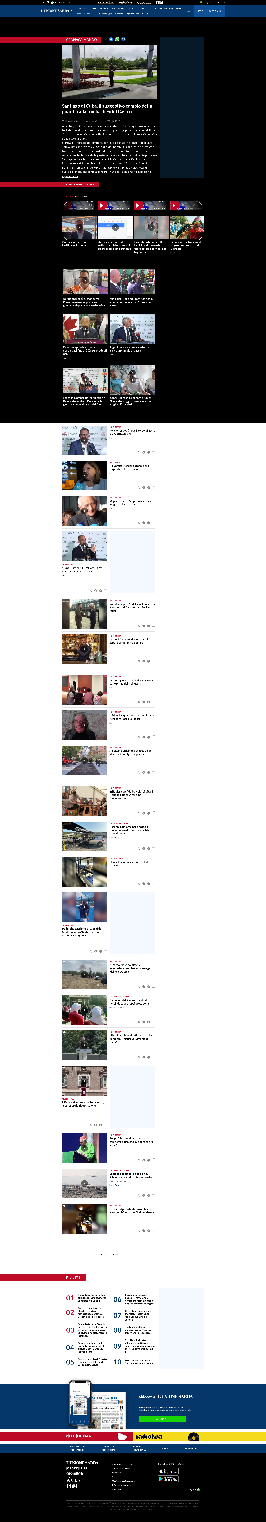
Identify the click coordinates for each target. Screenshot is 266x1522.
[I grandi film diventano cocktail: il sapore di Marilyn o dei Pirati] (84, 649)
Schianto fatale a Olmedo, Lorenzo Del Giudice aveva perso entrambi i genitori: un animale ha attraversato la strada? (92, 1330)
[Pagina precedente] (122, 1254)
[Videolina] (106, 2)
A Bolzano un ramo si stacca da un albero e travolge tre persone (130, 752)
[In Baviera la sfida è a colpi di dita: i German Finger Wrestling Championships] (84, 801)
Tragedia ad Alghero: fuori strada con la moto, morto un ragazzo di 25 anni (92, 1297)
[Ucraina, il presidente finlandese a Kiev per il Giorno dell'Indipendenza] (84, 1219)
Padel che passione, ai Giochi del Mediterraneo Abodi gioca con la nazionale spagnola (82, 932)
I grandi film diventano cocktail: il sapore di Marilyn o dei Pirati (130, 641)
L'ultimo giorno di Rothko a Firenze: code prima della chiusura (131, 681)
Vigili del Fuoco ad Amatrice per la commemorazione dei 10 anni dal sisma (131, 302)
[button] (105, 39)
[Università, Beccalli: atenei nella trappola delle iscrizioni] (84, 475)
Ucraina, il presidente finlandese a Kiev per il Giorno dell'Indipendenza (131, 1210)
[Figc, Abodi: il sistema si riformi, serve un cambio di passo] (132, 329)
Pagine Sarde (191, 1448)
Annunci (158, 8)
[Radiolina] (125, 2)
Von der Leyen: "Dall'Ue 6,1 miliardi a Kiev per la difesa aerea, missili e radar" (132, 607)
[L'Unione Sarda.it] (57, 11)
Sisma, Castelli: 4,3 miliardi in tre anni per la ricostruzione (82, 569)
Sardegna (104, 8)
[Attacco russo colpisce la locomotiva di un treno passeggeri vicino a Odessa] (84, 974)
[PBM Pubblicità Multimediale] (159, 2)
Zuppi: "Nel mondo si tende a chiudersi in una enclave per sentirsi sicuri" (131, 1142)
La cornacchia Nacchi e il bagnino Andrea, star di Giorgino (185, 245)
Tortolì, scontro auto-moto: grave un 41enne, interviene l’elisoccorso (138, 1329)
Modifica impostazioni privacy (124, 1481)
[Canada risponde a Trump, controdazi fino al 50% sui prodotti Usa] (85, 329)
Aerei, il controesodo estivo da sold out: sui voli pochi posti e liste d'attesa (114, 245)
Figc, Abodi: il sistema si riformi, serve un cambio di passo (129, 348)
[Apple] (179, 1471)
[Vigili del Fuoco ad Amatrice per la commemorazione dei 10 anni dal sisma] (132, 281)
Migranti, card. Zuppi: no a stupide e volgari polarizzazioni (131, 502)
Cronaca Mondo (81, 40)
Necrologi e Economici (121, 1468)
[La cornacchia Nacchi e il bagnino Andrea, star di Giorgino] (187, 227)
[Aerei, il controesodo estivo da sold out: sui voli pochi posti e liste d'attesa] (115, 227)
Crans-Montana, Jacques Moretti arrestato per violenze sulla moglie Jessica (138, 1315)
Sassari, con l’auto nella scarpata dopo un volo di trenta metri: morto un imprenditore (91, 1347)
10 (114, 1254)
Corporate (116, 1489)
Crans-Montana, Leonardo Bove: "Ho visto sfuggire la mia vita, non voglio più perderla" (131, 401)
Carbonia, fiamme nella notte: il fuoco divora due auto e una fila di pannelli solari (130, 830)
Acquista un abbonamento (108, 1448)
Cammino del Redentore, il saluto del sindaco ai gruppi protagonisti (130, 1001)
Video (94, 8)
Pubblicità (116, 1472)
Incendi (145, 13)
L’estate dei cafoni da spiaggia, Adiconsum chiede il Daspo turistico (131, 1175)
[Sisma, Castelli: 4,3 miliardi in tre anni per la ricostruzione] (84, 546)
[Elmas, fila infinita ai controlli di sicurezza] (84, 872)
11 (117, 1254)
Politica (130, 8)
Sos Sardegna (105, 13)
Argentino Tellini (70, 176)
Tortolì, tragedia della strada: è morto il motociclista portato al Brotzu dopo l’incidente (91, 1312)
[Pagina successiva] (95, 1254)
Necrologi (168, 8)
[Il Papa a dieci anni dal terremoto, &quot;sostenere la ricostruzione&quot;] (84, 1081)
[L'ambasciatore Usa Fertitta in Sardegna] (79, 227)
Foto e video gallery (80, 184)
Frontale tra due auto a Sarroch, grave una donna (139, 1362)
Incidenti (119, 13)
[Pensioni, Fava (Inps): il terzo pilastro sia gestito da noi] (84, 440)
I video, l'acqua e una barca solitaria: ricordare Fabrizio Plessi (131, 717)
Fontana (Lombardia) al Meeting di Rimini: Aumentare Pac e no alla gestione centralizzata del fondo (84, 401)
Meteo (178, 8)
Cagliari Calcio (132, 13)
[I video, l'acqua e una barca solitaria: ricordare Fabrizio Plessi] (84, 725)
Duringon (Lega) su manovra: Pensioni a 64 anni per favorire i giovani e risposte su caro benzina (84, 302)
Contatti (116, 1477)
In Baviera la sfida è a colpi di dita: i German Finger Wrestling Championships (131, 795)
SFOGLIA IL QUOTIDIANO (210, 11)
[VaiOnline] (144, 2)
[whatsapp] (52, 2)
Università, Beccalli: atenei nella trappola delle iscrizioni (129, 467)
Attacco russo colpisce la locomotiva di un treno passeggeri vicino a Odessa (130, 968)
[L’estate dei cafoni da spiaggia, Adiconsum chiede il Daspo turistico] (84, 1183)
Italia (113, 8)
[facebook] (48, 2)
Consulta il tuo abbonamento (77, 1448)
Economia (140, 8)
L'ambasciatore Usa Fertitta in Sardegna (74, 243)
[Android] (179, 1478)
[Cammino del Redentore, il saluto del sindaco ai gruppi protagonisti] (84, 1010)
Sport (149, 8)
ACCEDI (221, 2)
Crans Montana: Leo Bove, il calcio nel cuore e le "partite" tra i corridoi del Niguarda (150, 247)
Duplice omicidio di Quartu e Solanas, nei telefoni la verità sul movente (92, 1362)
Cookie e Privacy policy (122, 1464)
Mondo (121, 8)
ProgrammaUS (83, 8)
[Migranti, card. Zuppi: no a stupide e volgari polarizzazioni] (84, 511)
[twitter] (43, 2)
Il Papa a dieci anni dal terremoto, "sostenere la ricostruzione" (83, 1103)
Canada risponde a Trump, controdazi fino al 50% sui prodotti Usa (85, 350)
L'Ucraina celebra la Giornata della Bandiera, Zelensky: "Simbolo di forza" (130, 1039)
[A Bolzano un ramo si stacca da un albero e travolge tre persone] (84, 760)
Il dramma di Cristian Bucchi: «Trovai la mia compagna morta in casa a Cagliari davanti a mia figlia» (139, 1299)
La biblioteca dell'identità (139, 1448)
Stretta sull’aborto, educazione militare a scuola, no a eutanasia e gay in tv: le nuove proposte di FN (140, 1346)
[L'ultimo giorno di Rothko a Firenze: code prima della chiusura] (84, 690)
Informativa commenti (121, 1485)
